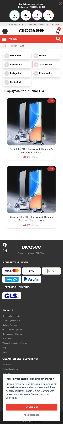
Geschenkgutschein (11, 316)
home (5, 45)
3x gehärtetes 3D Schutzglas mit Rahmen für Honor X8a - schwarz (31, 218)
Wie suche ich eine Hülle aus (15, 342)
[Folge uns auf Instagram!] (5, 250)
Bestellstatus (8, 364)
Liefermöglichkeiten (11, 320)
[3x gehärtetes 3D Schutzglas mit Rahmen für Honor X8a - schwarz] (31, 189)
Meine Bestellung (10, 368)
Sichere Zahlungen (10, 324)
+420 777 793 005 (17, 24)
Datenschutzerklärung (12, 333)
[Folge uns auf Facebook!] (5, 245)
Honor (14, 45)
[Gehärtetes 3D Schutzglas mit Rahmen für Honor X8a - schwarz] (31, 121)
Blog (4, 347)
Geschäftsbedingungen (12, 329)
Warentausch (8, 373)
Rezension (7, 338)
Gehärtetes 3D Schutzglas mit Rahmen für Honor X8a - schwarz (31, 150)
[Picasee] (31, 30)
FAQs (4, 351)
